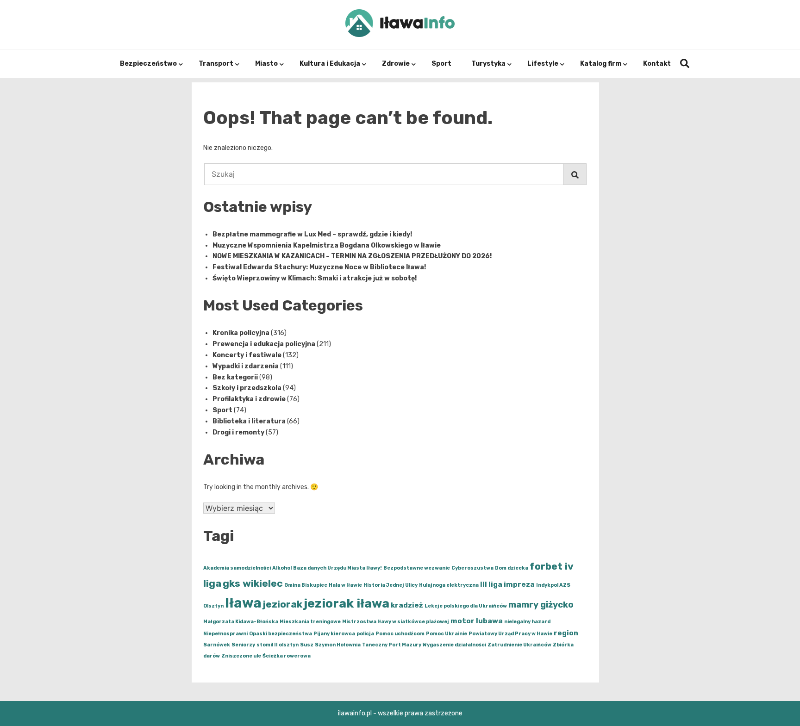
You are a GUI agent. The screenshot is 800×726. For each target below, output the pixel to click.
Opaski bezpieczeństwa (280, 634)
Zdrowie (396, 64)
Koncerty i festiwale (246, 355)
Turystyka (488, 64)
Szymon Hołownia (338, 645)
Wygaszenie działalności (454, 645)
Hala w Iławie (345, 585)
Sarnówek (216, 645)
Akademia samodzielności (237, 568)
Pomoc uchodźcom (400, 634)
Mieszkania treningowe (310, 622)
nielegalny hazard (527, 622)
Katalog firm (600, 64)
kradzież (407, 605)
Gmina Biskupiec (305, 585)
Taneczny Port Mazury (391, 645)
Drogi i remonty (238, 432)
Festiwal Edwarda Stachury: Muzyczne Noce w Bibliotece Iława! (319, 267)
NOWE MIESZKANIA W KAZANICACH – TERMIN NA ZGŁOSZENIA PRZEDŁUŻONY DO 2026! (352, 256)
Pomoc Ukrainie (446, 634)
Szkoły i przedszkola (246, 388)
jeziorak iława (346, 603)
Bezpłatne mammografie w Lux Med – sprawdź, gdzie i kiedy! (312, 234)
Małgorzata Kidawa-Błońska (240, 622)
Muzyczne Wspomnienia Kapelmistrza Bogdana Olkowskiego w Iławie (326, 245)
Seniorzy (243, 645)
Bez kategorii (235, 377)
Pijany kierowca (334, 634)
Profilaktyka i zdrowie (249, 399)
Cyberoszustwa (472, 568)
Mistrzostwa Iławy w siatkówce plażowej (395, 622)
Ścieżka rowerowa (286, 656)
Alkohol (282, 568)
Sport (441, 64)
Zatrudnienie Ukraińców (519, 645)
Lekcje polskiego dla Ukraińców (466, 606)
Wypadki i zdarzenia (245, 366)
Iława (243, 603)
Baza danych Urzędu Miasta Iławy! (337, 568)
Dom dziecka (511, 568)
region (566, 633)
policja (365, 634)
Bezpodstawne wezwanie (416, 568)
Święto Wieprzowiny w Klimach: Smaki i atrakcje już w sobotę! (314, 278)
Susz (306, 645)
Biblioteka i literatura (249, 421)
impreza (519, 584)
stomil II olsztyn (277, 645)
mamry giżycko (541, 605)
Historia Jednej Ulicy (390, 585)
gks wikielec (253, 583)
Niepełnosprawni (225, 634)
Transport (216, 64)
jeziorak (282, 604)
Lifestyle (542, 64)
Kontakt (657, 64)
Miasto (266, 64)
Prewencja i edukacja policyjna (263, 344)
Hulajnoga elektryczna (449, 585)
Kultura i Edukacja (330, 64)
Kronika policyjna (240, 333)
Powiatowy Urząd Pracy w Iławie (510, 634)
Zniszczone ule (241, 656)
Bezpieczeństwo (148, 64)
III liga (491, 584)
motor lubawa (476, 621)
